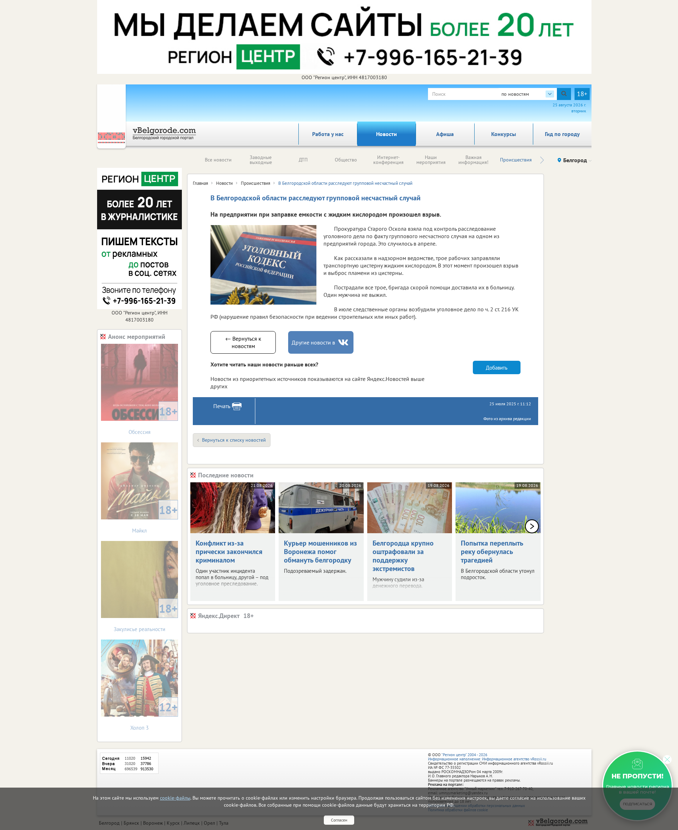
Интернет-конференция (388, 159)
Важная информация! (473, 159)
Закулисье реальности (146, 616)
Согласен (339, 820)
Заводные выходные (261, 159)
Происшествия (516, 160)
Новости (386, 133)
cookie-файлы (175, 798)
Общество (346, 160)
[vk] (344, 342)
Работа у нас (328, 133)
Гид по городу (562, 133)
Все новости (218, 160)
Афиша (445, 133)
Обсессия (153, 419)
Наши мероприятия (431, 159)
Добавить (496, 367)
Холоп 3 (154, 715)
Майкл (155, 518)
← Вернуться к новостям (243, 342)
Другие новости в (313, 342)
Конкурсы (503, 133)
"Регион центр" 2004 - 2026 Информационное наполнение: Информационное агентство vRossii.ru (487, 756)
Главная (200, 183)
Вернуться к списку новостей (234, 440)
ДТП (303, 160)
